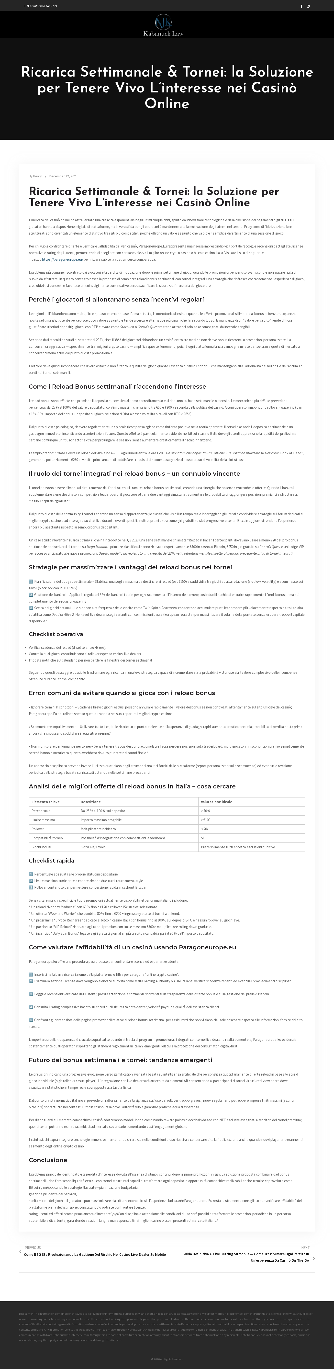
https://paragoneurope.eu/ (62, 259)
